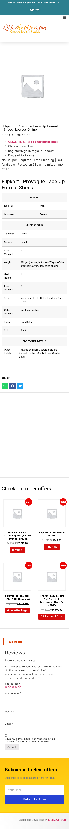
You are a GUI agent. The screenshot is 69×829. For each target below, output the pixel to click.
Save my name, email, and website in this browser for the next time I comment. (30, 740)
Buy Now (17, 550)
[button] (34, 10)
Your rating (12, 683)
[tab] (14, 641)
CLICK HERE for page (33, 142)
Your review (13, 693)
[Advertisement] (57, 31)
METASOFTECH (57, 819)
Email (9, 723)
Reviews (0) (14, 641)
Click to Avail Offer (52, 616)
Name (9, 711)
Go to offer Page (17, 610)
